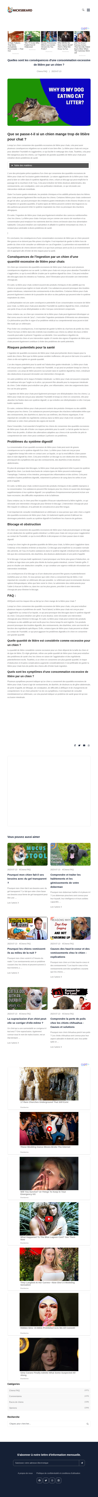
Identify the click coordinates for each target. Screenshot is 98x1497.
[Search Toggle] (84, 10)
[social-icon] (39, 1480)
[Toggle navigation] (88, 9)
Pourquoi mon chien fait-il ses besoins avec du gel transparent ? (26, 878)
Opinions (49, 1408)
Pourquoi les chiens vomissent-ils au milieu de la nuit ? (26, 950)
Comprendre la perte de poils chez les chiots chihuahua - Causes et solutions (68, 1022)
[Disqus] (49, 792)
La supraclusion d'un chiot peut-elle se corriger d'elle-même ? (27, 1020)
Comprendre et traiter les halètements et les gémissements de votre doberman (65, 880)
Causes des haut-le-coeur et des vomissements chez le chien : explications (70, 952)
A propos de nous (25, 1473)
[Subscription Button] (82, 1463)
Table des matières (23, 165)
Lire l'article (12, 903)
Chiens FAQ (42, 71)
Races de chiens (49, 1402)
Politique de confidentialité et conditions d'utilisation (58, 1473)
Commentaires (49, 1396)
